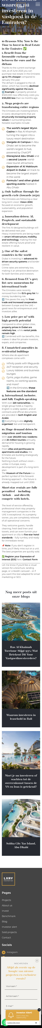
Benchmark (9, 916)
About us (7, 906)
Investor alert (9, 927)
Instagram (12, 952)
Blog (4, 922)
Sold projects (9, 932)
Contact (6, 938)
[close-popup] (37, 960)
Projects (6, 900)
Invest (5, 911)
